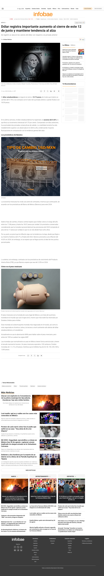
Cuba (77, 8)
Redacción (52, 541)
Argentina (27, 8)
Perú (59, 8)
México (54, 8)
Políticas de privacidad (87, 543)
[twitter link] (18, 547)
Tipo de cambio (24, 386)
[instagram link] (21, 547)
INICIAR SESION (98, 8)
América (35, 541)
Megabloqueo (43, 19)
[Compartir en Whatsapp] (41, 91)
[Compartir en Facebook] (44, 91)
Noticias (33, 386)
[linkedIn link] (21, 550)
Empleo (52, 543)
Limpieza (61, 19)
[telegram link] (18, 550)
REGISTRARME (87, 8)
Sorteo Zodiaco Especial (52, 19)
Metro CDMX (66, 19)
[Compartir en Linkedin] (51, 91)
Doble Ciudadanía (74, 19)
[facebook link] (15, 547)
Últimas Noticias (35, 559)
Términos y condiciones (87, 541)
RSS (35, 561)
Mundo (72, 8)
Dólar (15, 386)
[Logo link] (43, 14)
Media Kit (70, 552)
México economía (6, 386)
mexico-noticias (42, 386)
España (49, 8)
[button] (2, 8)
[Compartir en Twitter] (47, 91)
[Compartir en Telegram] (54, 91)
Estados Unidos (36, 8)
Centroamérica (65, 8)
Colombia (43, 8)
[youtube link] (15, 550)
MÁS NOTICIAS (31, 470)
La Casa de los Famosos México (23, 19)
